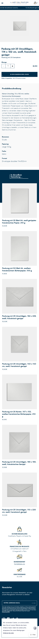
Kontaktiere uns (19, 564)
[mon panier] (35, 3)
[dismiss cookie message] (35, 628)
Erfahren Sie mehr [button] (8, 633)
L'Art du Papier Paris (19, 3)
